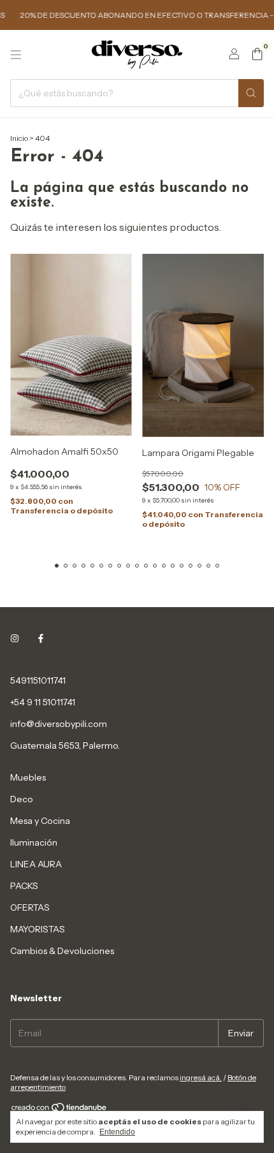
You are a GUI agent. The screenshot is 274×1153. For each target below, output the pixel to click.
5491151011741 (38, 680)
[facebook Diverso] (40, 638)
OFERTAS (30, 907)
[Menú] (16, 55)
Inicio (19, 138)
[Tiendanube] (59, 1110)
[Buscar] (251, 93)
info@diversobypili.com (58, 724)
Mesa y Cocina (40, 820)
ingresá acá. (201, 1077)
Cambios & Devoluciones (62, 951)
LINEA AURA (36, 864)
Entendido (117, 1131)
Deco (21, 799)
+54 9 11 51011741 (42, 702)
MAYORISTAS (37, 929)
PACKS (24, 886)
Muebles (28, 777)
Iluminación (33, 842)
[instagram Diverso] (14, 638)
